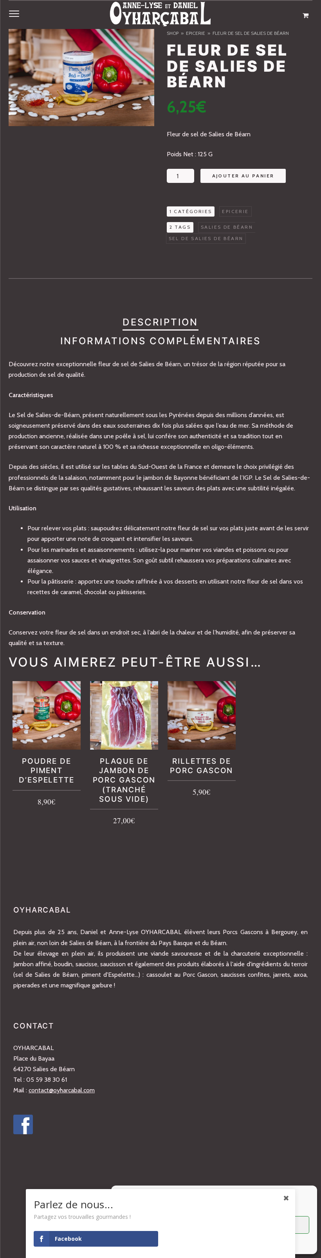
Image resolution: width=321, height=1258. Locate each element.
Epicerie (195, 33)
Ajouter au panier (243, 176)
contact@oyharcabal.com (62, 1090)
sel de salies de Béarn (206, 238)
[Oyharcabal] (160, 15)
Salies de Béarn (227, 227)
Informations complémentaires (160, 341)
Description (160, 322)
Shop (173, 33)
